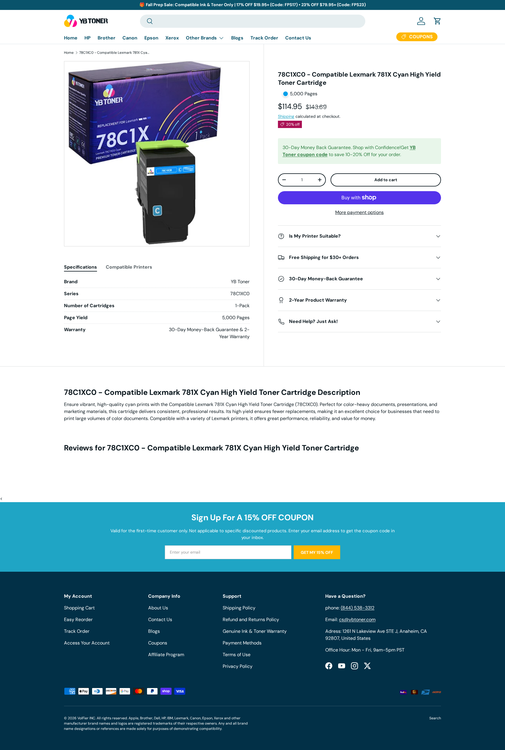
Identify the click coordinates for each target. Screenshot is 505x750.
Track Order (264, 38)
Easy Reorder (78, 619)
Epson (151, 38)
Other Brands (201, 38)
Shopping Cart (79, 608)
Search (435, 718)
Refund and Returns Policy (251, 619)
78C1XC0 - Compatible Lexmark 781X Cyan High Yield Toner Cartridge (114, 52)
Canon (129, 38)
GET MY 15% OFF (317, 552)
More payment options (359, 212)
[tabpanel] (157, 309)
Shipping (286, 116)
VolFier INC (86, 718)
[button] (437, 21)
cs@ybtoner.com (357, 619)
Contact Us (298, 38)
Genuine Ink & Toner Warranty (255, 631)
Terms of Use (236, 655)
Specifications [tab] (80, 267)
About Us (158, 608)
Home (70, 38)
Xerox (172, 38)
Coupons (157, 643)
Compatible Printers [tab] (129, 267)
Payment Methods (242, 643)
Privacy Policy (237, 666)
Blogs (237, 38)
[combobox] (252, 21)
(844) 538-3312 (357, 608)
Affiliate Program (166, 655)
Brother (106, 38)
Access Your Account (87, 643)
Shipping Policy (239, 608)
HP (87, 38)
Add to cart (385, 179)
